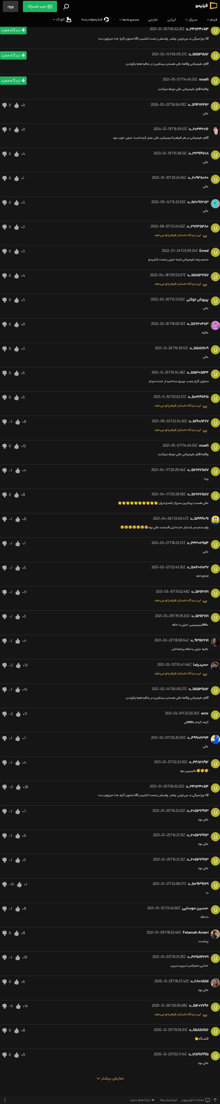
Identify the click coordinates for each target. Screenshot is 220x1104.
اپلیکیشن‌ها (168, 1100)
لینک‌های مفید (140, 1100)
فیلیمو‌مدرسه (92, 19)
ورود (10, 6)
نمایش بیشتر (112, 1078)
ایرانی (171, 19)
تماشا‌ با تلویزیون (192, 1100)
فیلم (213, 19)
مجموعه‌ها (130, 19)
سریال (192, 19)
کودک (60, 19)
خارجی (153, 19)
